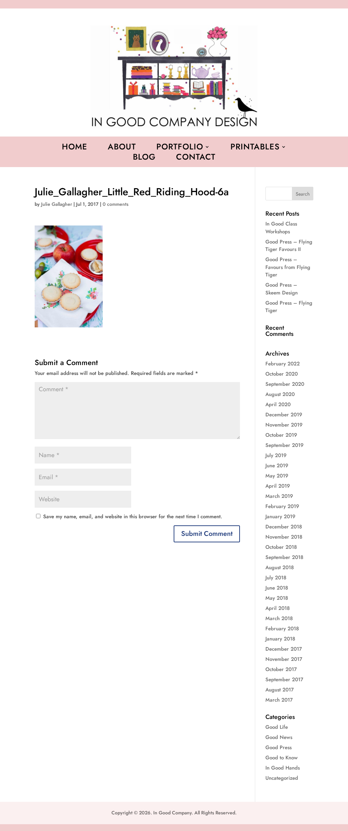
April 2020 (278, 404)
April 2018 (277, 608)
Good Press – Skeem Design (281, 288)
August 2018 (279, 567)
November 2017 (283, 659)
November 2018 (283, 537)
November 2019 (283, 425)
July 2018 (275, 577)
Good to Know (281, 757)
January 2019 (280, 516)
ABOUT (122, 148)
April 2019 (277, 486)
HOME (74, 148)
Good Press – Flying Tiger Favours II (288, 245)
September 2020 (284, 384)
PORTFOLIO (179, 148)
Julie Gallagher (56, 204)
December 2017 (283, 649)
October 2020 (281, 374)
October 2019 (281, 435)
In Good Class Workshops (281, 227)
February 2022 (282, 363)
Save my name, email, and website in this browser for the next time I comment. (132, 516)
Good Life (276, 727)
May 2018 (276, 598)
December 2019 (283, 414)
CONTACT (195, 158)
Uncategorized (281, 778)
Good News (278, 737)
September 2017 (284, 679)
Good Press (278, 747)
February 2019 (282, 506)
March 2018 (279, 618)
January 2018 (280, 639)
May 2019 (276, 476)
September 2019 (284, 445)
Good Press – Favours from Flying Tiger (287, 267)
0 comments (115, 204)
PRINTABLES (255, 148)
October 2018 (281, 547)
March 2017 (279, 700)
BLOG (144, 158)
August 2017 (279, 689)
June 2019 (276, 465)
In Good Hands (282, 768)
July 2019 (275, 455)
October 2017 (281, 669)
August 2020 (280, 394)
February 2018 (282, 628)
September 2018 (284, 557)
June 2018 (276, 588)
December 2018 (283, 526)
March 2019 (279, 496)
